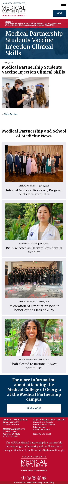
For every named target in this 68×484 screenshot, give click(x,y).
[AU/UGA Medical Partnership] (22, 9)
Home (8, 22)
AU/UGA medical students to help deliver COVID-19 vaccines (33, 23)
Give (59, 13)
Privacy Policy (49, 482)
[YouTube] (39, 478)
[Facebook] (23, 478)
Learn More (34, 408)
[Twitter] (29, 478)
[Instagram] (34, 478)
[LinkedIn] (44, 478)
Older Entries (10, 114)
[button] (64, 4)
